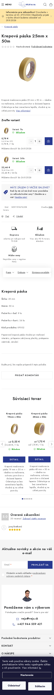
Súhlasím (40, 686)
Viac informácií (23, 110)
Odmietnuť (14, 685)
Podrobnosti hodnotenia (41, 46)
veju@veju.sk (29, 619)
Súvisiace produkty (40, 272)
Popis (8, 272)
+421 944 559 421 (29, 624)
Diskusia (21, 272)
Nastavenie (27, 675)
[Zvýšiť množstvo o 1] (39, 141)
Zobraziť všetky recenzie (34, 518)
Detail (14, 459)
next (51, 444)
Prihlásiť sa (40, 564)
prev (2, 444)
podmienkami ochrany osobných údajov (26, 575)
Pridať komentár (27, 375)
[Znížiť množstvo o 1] (31, 141)
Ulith (51, 207)
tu (40, 668)
